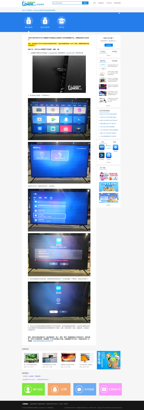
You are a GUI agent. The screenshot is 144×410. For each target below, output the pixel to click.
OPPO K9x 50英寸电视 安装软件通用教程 (109, 117)
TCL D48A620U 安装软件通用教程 (109, 130)
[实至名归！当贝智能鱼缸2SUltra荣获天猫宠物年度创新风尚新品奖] (102, 80)
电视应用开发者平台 (52, 404)
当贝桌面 (109, 159)
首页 (94, 3)
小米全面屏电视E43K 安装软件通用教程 (109, 136)
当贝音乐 (109, 148)
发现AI (66, 404)
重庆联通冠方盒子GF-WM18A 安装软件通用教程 (109, 123)
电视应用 (101, 3)
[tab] (28, 20)
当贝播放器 (101, 159)
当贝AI (61, 404)
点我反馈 (108, 45)
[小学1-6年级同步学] (108, 187)
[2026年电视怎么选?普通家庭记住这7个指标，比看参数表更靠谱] (102, 93)
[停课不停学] (108, 176)
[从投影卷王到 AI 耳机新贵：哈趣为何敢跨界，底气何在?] (102, 100)
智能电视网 (117, 3)
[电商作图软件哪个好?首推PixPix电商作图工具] (102, 66)
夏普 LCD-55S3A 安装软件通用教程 (109, 114)
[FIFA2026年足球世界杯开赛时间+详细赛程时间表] (102, 86)
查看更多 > (108, 55)
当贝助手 (116, 151)
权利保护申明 (30, 407)
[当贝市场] (108, 360)
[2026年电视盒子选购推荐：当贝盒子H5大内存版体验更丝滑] (102, 73)
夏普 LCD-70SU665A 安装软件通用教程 (109, 133)
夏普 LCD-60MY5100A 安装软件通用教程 (109, 120)
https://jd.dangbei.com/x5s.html (43, 341)
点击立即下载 (53, 53)
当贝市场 (109, 3)
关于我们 (24, 407)
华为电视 (29, 10)
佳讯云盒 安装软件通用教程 (107, 127)
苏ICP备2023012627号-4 (70, 407)
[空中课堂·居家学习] (108, 198)
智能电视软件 (42, 404)
